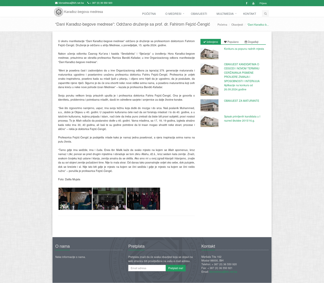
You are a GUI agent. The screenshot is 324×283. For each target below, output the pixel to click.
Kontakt (249, 14)
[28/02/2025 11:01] (209, 53)
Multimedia (225, 14)
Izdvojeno (212, 42)
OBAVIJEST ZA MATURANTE (241, 101)
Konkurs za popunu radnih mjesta (244, 49)
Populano (233, 42)
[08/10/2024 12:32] (209, 90)
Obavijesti (199, 14)
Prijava (263, 3)
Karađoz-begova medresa (83, 10)
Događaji (252, 42)
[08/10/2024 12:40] (209, 69)
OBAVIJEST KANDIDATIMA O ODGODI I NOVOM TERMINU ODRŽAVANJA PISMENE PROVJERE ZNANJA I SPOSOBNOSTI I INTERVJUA (242, 72)
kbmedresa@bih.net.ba (71, 2)
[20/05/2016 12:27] (209, 105)
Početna (149, 14)
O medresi (173, 14)
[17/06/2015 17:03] (209, 121)
